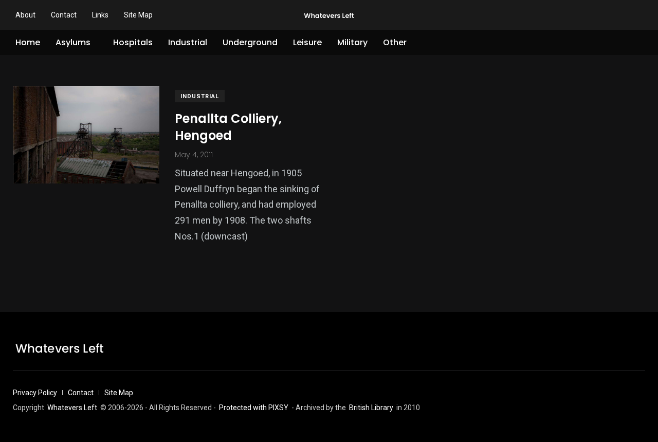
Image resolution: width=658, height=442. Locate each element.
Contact (64, 15)
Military (352, 42)
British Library (371, 407)
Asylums (73, 42)
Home (27, 42)
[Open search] (641, 42)
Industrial (187, 42)
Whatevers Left (72, 407)
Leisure (307, 42)
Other (395, 42)
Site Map (138, 15)
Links (100, 15)
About (25, 15)
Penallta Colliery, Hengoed (228, 127)
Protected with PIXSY (253, 407)
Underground (250, 42)
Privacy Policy (35, 393)
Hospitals (133, 42)
